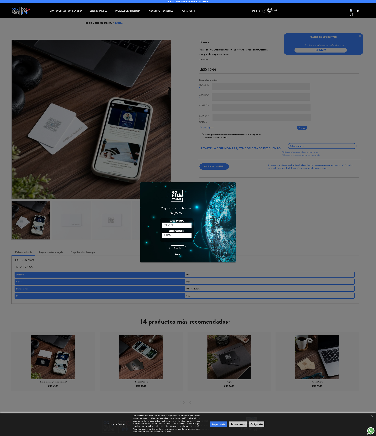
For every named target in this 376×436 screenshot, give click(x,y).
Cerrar (177, 254)
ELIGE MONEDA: (176, 231)
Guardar (177, 247)
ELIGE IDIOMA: (176, 221)
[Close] (232, 186)
